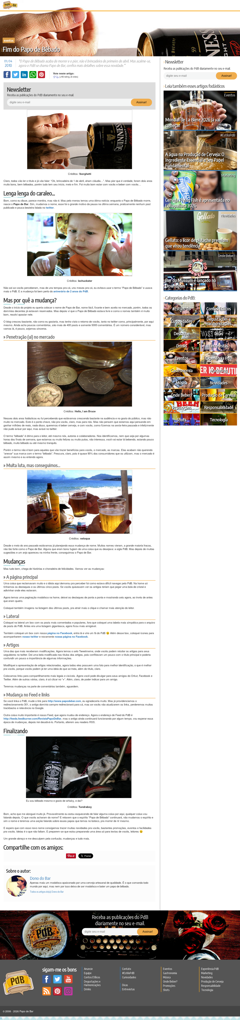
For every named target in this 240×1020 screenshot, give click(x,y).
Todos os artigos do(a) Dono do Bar (47, 891)
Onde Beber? (226, 255)
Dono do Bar (40, 878)
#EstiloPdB (227, 135)
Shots (181, 419)
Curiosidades (181, 321)
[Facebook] (7, 77)
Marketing (228, 175)
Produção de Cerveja (219, 395)
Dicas (218, 333)
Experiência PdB (218, 358)
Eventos (9, 40)
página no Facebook (59, 633)
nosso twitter (30, 636)
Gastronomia (182, 370)
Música (181, 382)
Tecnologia (219, 419)
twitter (50, 207)
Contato (126, 969)
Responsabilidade (218, 407)
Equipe (88, 973)
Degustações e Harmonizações (219, 321)
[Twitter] (16, 77)
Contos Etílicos (218, 308)
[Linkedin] (24, 77)
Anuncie (88, 969)
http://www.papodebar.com (64, 701)
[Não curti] (54, 76)
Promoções (181, 407)
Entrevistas (218, 345)
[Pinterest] (41, 77)
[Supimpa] (57, 76)
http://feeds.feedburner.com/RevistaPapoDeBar (32, 718)
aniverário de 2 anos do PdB (70, 291)
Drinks (181, 345)
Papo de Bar (10, 5)
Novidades (228, 215)
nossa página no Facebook (71, 636)
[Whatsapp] (33, 77)
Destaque (182, 333)
